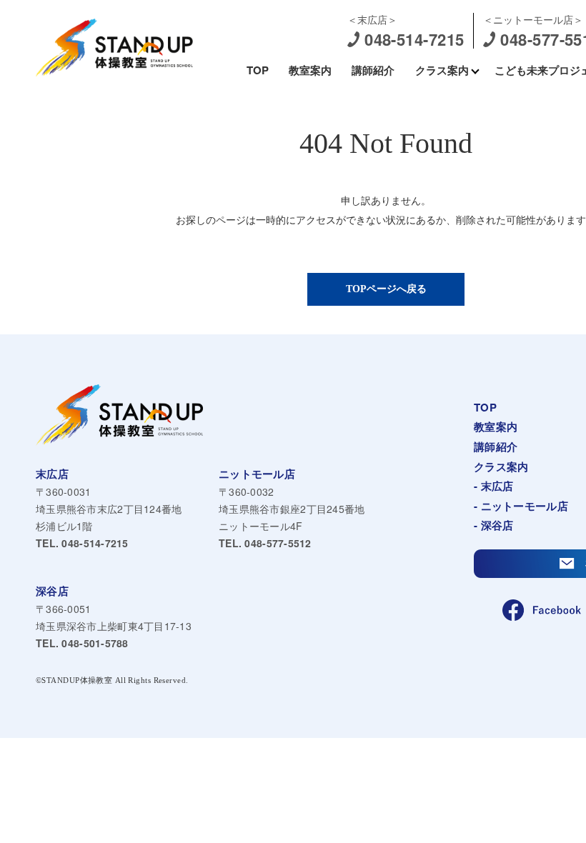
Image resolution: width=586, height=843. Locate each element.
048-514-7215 (82, 543)
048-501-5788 (82, 643)
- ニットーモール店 (521, 506)
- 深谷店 (494, 525)
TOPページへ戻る (386, 289)
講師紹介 (373, 70)
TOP (258, 70)
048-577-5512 (265, 543)
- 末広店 (494, 486)
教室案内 (310, 70)
